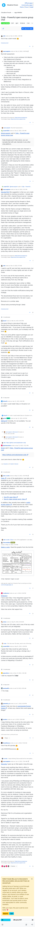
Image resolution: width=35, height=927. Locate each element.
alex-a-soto (6, 475)
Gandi (11, 464)
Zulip (2, 478)
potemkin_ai (6, 703)
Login (11, 913)
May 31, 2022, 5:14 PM (12, 544)
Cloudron (5, 464)
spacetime (6, 673)
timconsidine (6, 542)
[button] (2, 924)
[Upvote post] (29, 46)
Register (5, 913)
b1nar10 (5, 401)
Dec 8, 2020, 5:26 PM (20, 130)
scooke (5, 719)
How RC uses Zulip (10, 497)
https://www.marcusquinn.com (18, 119)
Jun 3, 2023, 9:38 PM (21, 703)
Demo (22, 7)
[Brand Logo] (4, 5)
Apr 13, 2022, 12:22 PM (22, 445)
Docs (26, 7)
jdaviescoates (7, 445)
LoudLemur (6, 593)
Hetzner (16, 464)
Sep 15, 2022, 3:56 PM (21, 646)
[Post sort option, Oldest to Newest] (3, 29)
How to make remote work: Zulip (14, 499)
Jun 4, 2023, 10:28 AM (18, 719)
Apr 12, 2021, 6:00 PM (18, 401)
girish (4, 418)
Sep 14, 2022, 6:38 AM (18, 622)
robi (4, 36)
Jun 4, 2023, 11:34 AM (21, 761)
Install (31, 7)
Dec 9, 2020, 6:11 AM (16, 265)
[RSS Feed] (32, 23)
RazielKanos (6, 743)
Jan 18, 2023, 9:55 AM (20, 688)
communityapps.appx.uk (7, 584)
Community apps (27, 5)
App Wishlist (6, 23)
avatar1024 (6, 130)
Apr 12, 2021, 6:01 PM (21, 418)
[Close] (32, 879)
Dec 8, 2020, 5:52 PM (21, 189)
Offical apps (28, 3)
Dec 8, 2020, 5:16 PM (21, 51)
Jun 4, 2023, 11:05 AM (21, 743)
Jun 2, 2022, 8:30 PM (20, 593)
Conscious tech (4, 43)
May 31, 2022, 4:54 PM (21, 475)
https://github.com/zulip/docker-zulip (16, 442)
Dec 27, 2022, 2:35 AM (20, 673)
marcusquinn (6, 51)
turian (4, 622)
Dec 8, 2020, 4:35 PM (16, 36)
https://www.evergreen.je (21, 117)
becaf (4, 320)
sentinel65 (6, 688)
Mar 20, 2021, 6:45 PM (18, 320)
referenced (15, 432)
